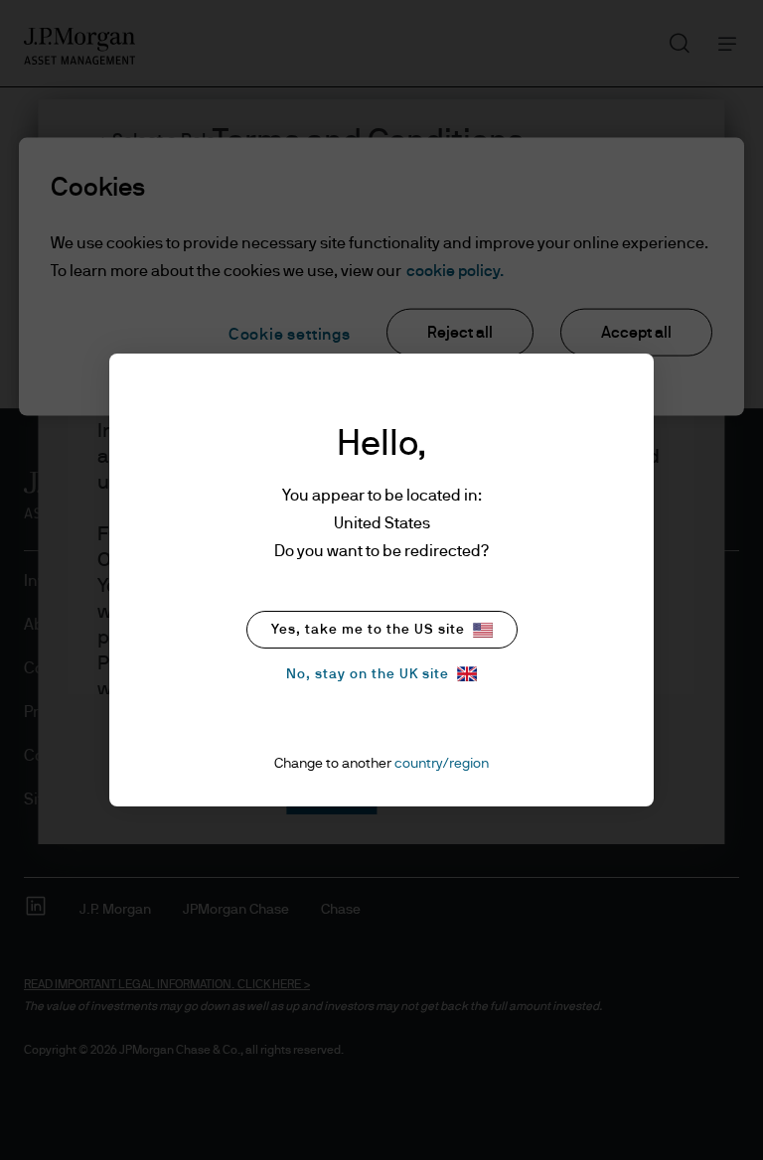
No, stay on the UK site (367, 674)
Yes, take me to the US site (368, 630)
